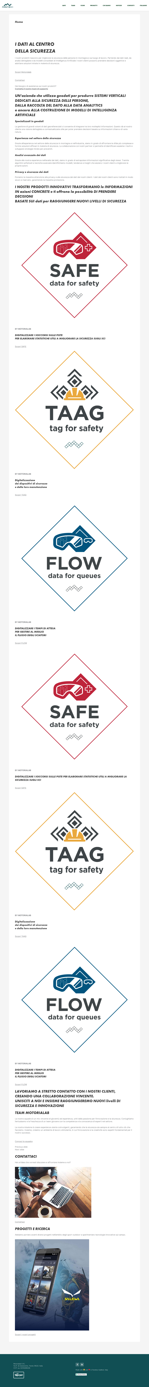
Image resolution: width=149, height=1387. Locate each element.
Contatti (130, 5)
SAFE (64, 5)
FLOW (83, 5)
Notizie (119, 5)
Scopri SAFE (20, 346)
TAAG (73, 5)
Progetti (93, 5)
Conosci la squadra (24, 1141)
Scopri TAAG (20, 495)
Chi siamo (106, 5)
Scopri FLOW (21, 643)
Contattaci (20, 80)
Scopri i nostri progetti (25, 1334)
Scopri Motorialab (23, 72)
